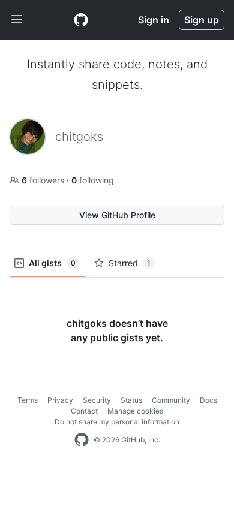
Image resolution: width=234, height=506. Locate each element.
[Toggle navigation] (17, 20)
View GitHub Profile (117, 215)
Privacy (60, 400)
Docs (208, 400)
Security (97, 400)
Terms (27, 400)
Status (131, 400)
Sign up (201, 20)
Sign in (153, 20)
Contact (84, 410)
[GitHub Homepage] (81, 440)
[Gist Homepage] (81, 20)
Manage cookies (135, 410)
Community (171, 400)
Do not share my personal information (117, 421)
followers (44, 180)
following (92, 180)
